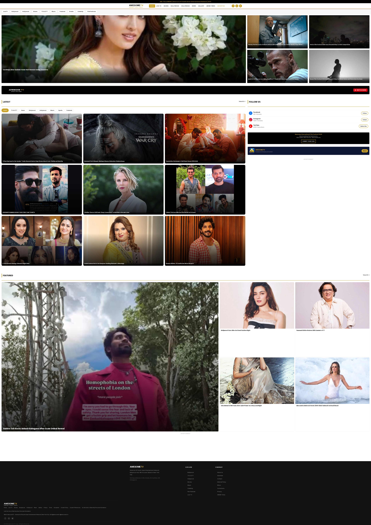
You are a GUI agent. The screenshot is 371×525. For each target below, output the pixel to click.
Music (54, 11)
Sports (60, 110)
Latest (5, 110)
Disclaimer (56, 507)
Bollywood (15, 11)
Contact (219, 479)
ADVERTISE (221, 6)
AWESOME (136, 6)
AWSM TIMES (210, 6)
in (236, 6)
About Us (220, 472)
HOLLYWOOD (185, 6)
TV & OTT (44, 11)
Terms (50, 507)
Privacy (219, 491)
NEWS (194, 6)
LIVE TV (158, 6)
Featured (62, 11)
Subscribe (363, 126)
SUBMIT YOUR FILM (308, 141)
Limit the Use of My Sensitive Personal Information (17, 511)
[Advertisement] (308, 174)
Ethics (219, 485)
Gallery (40, 507)
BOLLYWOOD (175, 6)
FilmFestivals (91, 11)
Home (152, 6)
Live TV (190, 494)
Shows (35, 11)
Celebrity (80, 11)
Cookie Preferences (75, 507)
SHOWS (166, 6)
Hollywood (25, 11)
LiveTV (5, 11)
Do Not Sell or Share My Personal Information (94, 507)
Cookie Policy (64, 507)
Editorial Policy (221, 482)
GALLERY (201, 6)
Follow (365, 113)
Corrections (220, 488)
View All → (242, 101)
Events (71, 11)
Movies (190, 482)
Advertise (220, 475)
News (23, 110)
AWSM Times (221, 494)
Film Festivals (191, 491)
